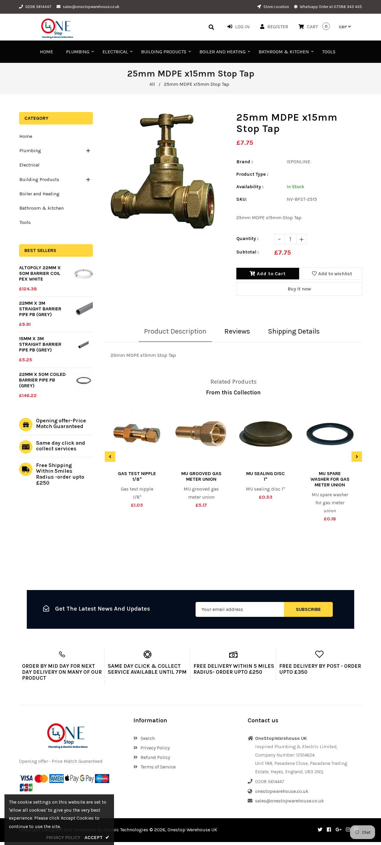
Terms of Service (158, 767)
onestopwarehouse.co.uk (281, 791)
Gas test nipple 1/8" (137, 476)
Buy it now (299, 289)
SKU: (241, 199)
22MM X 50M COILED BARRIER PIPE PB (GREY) (42, 379)
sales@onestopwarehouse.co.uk (91, 6)
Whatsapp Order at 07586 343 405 (330, 6)
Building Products (39, 179)
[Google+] (338, 829)
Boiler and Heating (39, 194)
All (152, 84)
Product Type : (252, 174)
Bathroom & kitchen (41, 208)
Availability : (249, 186)
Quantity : (247, 238)
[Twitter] (320, 829)
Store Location (276, 6)
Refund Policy (155, 757)
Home (25, 136)
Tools (25, 222)
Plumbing (30, 150)
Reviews (237, 331)
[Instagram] (348, 829)
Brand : (244, 161)
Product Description (175, 331)
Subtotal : (247, 252)
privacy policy (63, 837)
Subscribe (308, 609)
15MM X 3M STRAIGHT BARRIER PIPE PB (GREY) (40, 344)
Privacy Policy (155, 748)
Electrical (29, 165)
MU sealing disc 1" (265, 476)
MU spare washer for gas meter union (329, 479)
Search (147, 738)
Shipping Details (294, 331)
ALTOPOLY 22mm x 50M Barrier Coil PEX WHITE (40, 273)
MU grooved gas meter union (201, 476)
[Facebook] (329, 829)
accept (97, 837)
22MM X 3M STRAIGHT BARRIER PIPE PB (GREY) (40, 308)
